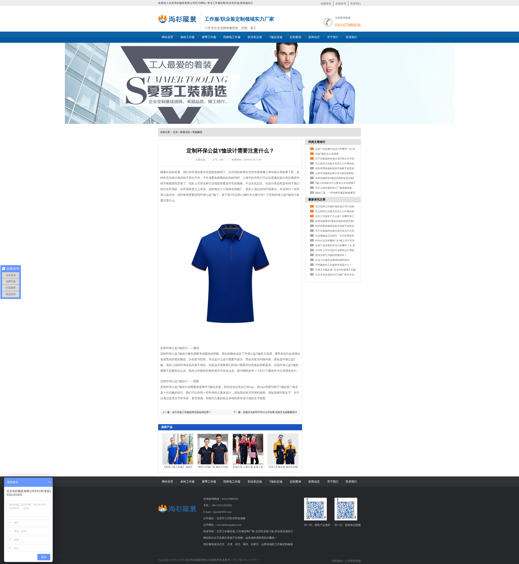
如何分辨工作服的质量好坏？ (331, 255)
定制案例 (295, 37)
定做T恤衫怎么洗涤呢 (327, 153)
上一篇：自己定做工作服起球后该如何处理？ (186, 412)
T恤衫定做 (275, 37)
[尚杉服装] (177, 24)
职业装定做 (255, 37)
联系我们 (355, 3)
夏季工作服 (209, 37)
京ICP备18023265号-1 (245, 559)
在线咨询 (341, 3)
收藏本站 (326, 3)
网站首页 (167, 37)
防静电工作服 (231, 37)
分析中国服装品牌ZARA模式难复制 (334, 173)
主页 (175, 132)
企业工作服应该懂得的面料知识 (332, 260)
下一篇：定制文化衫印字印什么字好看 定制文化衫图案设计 (265, 412)
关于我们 (332, 37)
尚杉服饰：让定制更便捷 (346, 560)
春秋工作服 (187, 37)
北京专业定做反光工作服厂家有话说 (334, 274)
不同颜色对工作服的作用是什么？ (333, 264)
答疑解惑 (197, 132)
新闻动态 (314, 37)
